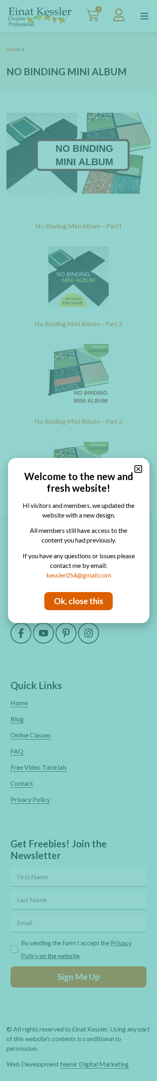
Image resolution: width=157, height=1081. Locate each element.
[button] (138, 469)
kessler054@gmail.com (78, 575)
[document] (78, 540)
